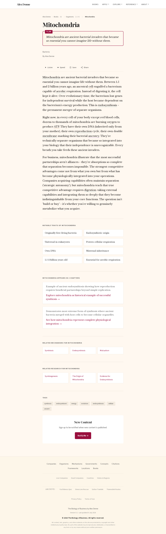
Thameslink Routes (114, 489)
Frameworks (73, 468)
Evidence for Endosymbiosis (106, 378)
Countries (90, 478)
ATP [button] (56, 126)
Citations (115, 463)
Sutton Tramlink (97, 489)
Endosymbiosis (78, 350)
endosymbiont (61, 403)
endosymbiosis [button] (107, 105)
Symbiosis (49, 350)
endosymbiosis (98, 403)
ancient (47, 409)
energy (73, 403)
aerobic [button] (61, 91)
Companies (51, 463)
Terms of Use (90, 499)
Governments (91, 463)
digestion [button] (90, 190)
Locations (86, 468)
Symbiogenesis (51, 376)
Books (95, 4)
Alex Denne (23, 4)
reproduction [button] (83, 131)
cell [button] (91, 86)
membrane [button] (50, 136)
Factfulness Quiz (66, 489)
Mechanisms (77, 463)
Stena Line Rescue (82, 489)
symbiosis (47, 403)
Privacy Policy (76, 499)
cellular (110, 403)
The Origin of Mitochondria (78, 378)
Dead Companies (77, 478)
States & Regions (103, 478)
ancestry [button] (93, 136)
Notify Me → (83, 435)
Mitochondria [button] (51, 77)
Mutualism (104, 350)
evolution (84, 403)
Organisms (73, 16)
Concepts (104, 463)
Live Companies (62, 478)
